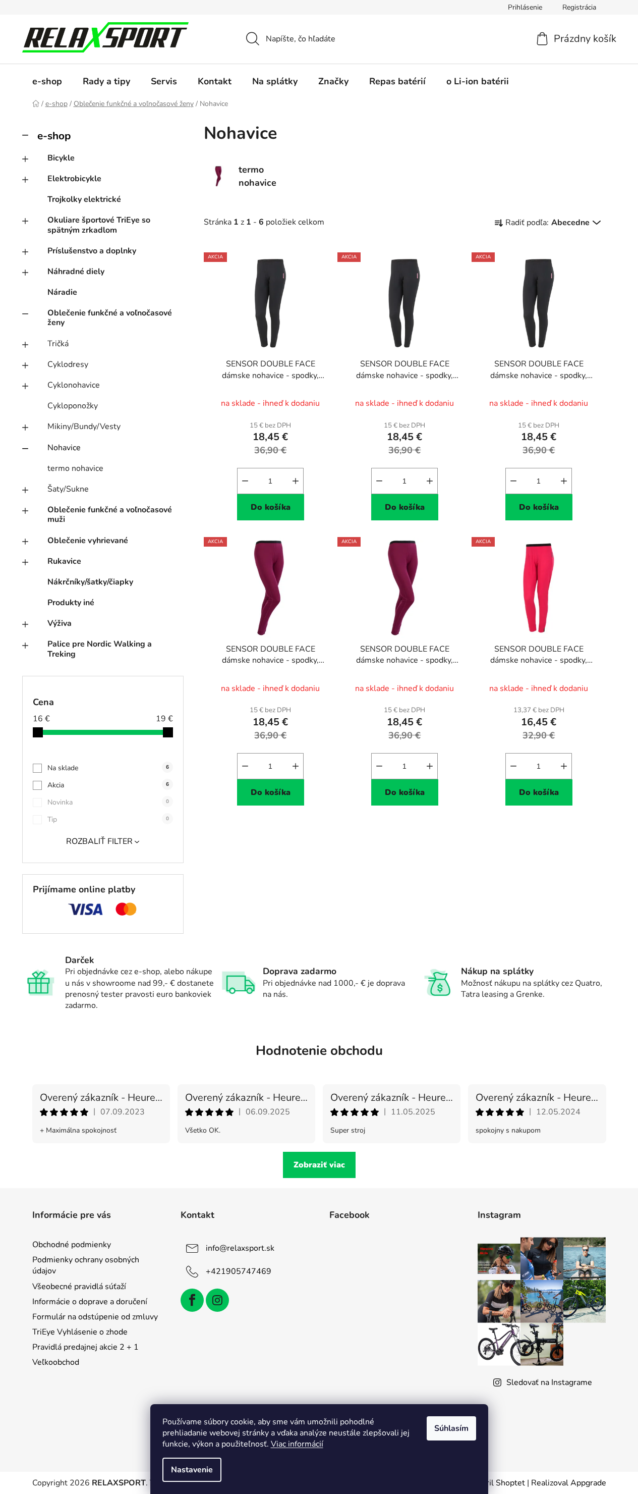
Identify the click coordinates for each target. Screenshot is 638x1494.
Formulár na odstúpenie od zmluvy (95, 1316)
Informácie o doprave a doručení (89, 1301)
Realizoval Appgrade (568, 1482)
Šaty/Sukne (68, 489)
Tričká (58, 343)
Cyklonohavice (73, 385)
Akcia (108, 785)
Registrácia (579, 7)
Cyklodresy (67, 364)
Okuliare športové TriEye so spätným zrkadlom (98, 225)
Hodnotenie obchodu (319, 1050)
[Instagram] (217, 1300)
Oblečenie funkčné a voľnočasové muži (109, 514)
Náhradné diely (75, 271)
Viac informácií (297, 1444)
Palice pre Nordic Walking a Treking (99, 648)
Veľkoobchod (55, 1362)
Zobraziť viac (319, 1164)
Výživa (59, 623)
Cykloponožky (72, 405)
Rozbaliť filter (99, 841)
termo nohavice (75, 468)
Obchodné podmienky (71, 1244)
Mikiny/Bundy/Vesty (84, 426)
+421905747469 (238, 1271)
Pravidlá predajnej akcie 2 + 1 (85, 1347)
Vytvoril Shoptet (495, 1482)
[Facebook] (192, 1300)
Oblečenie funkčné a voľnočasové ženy (109, 317)
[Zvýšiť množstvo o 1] (295, 481)
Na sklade (108, 768)
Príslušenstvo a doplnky (91, 250)
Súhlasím (451, 1428)
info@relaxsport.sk (240, 1248)
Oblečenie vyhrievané (87, 540)
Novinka (108, 802)
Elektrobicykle (74, 178)
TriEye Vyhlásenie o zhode (80, 1332)
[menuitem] (47, 81)
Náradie (62, 292)
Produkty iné (70, 602)
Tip (108, 819)
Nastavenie (192, 1469)
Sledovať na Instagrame (549, 1382)
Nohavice (64, 447)
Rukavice (64, 561)
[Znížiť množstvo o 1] (245, 481)
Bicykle (61, 158)
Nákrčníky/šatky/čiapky (90, 582)
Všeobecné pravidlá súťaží (79, 1286)
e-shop (54, 136)
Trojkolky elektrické (84, 199)
